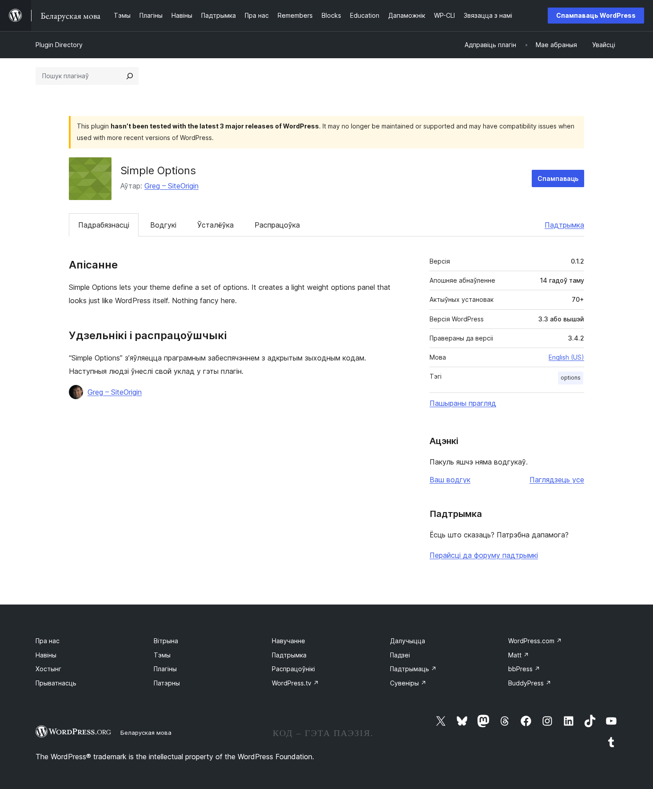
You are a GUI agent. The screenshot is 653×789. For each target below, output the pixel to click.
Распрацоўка (277, 224)
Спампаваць (558, 178)
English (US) (566, 357)
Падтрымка (564, 224)
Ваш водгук (450, 479)
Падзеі (400, 655)
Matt (518, 655)
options (571, 377)
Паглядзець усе (557, 479)
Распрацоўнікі (293, 669)
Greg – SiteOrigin (171, 185)
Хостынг (48, 669)
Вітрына (166, 641)
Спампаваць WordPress (596, 15)
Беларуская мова (145, 732)
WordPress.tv (295, 683)
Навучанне (288, 641)
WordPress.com (535, 641)
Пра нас (48, 641)
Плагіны (165, 669)
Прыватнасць (56, 683)
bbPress (524, 669)
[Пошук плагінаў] (130, 76)
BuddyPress (529, 683)
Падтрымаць (413, 669)
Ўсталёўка (215, 224)
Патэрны (167, 683)
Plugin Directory (59, 44)
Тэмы (162, 655)
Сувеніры (408, 683)
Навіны (46, 655)
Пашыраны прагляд (463, 403)
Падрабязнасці (103, 224)
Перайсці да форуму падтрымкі (484, 555)
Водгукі (163, 224)
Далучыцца (407, 641)
